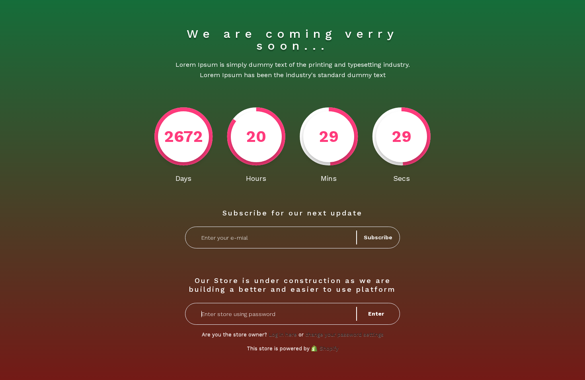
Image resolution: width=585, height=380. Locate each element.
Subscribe (378, 237)
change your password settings (344, 334)
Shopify (329, 348)
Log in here (283, 334)
